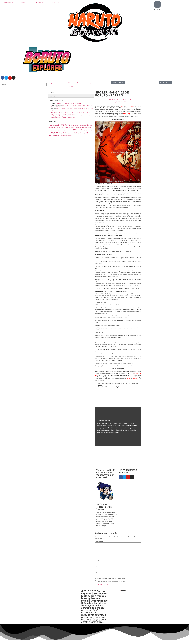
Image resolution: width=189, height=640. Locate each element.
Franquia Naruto (69, 127)
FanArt (62, 127)
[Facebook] (2, 78)
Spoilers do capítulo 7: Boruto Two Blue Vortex (68, 103)
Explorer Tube (57, 127)
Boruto (62, 83)
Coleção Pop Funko (78, 125)
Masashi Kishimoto (61, 130)
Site (96, 572)
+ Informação (88, 83)
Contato (71, 86)
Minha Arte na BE (68, 130)
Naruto (74, 130)
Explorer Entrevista (38, 2)
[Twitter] (6, 78)
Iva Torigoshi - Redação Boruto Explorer (62, 112)
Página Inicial (53, 83)
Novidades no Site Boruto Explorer (75, 133)
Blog (57, 125)
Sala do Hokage (53, 135)
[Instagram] (14, 78)
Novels (62, 133)
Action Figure (52, 125)
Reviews (23, 2)
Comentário (99, 541)
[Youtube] (10, 78)
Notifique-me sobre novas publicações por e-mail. (111, 581)
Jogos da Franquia (80, 127)
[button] (24, 82)
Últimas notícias (8, 2)
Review (89, 133)
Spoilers (62, 135)
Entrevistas (84, 125)
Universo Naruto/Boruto (74, 83)
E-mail (97, 566)
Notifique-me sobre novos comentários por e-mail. (111, 578)
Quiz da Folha (55, 2)
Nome (97, 560)
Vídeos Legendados (68, 135)
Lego (86, 127)
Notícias (55, 132)
